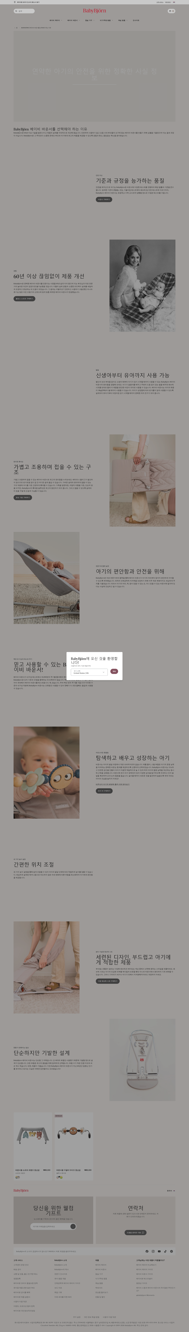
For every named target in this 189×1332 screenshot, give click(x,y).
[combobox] (89, 672)
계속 (114, 671)
